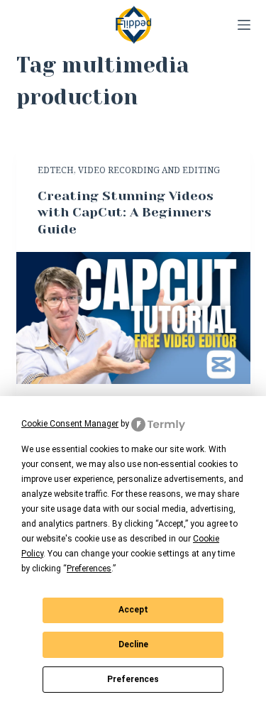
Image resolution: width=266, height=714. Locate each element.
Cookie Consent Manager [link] (69, 424)
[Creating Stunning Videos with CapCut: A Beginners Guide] (133, 318)
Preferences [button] (89, 568)
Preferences (133, 679)
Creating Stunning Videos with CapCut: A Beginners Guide (126, 212)
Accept (133, 610)
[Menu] (244, 24)
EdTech (56, 170)
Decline (133, 644)
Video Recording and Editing (149, 170)
